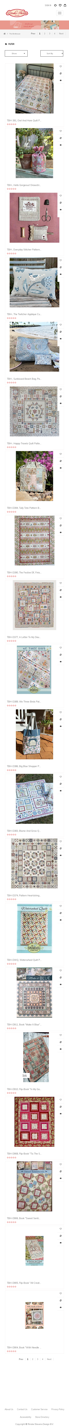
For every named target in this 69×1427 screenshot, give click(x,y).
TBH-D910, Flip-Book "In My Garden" (24, 1089)
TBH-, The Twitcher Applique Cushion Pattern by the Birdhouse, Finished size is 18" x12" (24, 314)
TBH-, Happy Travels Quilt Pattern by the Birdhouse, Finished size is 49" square (24, 443)
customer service (39, 1409)
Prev (33, 33)
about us (9, 1409)
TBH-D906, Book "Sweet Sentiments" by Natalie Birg (24, 1218)
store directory (42, 1417)
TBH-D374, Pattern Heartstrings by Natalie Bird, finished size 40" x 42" (24, 895)
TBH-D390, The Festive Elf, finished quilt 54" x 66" (24, 572)
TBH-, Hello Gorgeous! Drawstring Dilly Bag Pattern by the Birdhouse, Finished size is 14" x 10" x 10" (24, 185)
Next (61, 33)
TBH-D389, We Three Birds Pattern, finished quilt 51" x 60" (24, 701)
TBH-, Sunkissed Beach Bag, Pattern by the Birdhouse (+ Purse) (24, 378)
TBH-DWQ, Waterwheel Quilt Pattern (24, 960)
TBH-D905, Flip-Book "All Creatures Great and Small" (24, 1282)
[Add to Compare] (55, 6)
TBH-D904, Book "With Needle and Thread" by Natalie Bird (24, 1347)
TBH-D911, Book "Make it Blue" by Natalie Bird (24, 1024)
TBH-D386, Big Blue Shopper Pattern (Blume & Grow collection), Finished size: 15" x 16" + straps (24, 766)
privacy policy (57, 1409)
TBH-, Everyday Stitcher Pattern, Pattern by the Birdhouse (24, 249)
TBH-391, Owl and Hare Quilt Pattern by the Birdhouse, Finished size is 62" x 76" (24, 120)
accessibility (25, 1417)
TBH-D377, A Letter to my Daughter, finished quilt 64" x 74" (24, 637)
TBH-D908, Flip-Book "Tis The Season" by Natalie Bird (24, 1153)
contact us (22, 1409)
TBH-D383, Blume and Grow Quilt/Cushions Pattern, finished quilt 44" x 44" (24, 830)
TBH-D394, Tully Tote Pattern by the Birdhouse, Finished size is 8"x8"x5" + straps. (24, 508)
